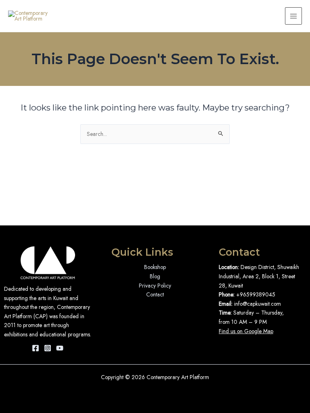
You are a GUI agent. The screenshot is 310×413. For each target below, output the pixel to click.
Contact (155, 294)
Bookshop (155, 267)
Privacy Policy (155, 286)
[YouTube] (59, 348)
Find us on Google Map (246, 331)
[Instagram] (47, 348)
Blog (155, 276)
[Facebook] (35, 348)
